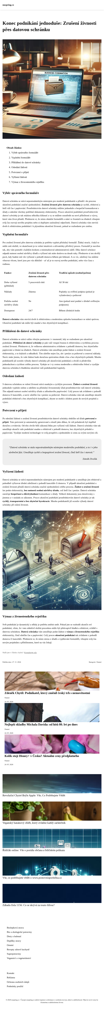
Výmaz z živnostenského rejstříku (27, 182)
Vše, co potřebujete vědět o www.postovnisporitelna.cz (32, 877)
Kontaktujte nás (30, 652)
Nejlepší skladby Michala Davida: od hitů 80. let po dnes (41, 724)
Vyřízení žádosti (19, 177)
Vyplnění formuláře (20, 157)
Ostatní (99, 662)
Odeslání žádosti (19, 167)
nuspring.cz (8, 5)
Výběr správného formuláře (24, 152)
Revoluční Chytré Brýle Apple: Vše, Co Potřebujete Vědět (34, 795)
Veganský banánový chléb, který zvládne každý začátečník (34, 822)
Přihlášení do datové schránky (26, 162)
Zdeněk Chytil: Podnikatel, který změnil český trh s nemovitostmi (47, 693)
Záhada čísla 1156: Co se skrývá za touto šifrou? (29, 905)
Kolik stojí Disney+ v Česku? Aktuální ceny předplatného (42, 756)
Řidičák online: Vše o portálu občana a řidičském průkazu (34, 850)
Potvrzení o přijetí (20, 172)
